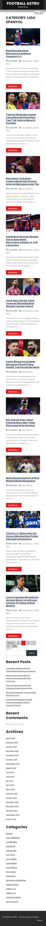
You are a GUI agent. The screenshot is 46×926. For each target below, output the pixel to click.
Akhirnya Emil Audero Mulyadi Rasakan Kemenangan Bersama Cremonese (18, 678)
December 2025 (12, 751)
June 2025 (10, 776)
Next (14, 646)
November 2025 (12, 755)
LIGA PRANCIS (11, 863)
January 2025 (11, 798)
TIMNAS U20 (11, 889)
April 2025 (10, 785)
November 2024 (12, 806)
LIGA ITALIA (10, 855)
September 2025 (13, 763)
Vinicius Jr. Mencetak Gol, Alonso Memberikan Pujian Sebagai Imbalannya (22, 536)
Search (8, 648)
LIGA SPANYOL (27, 61)
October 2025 (11, 759)
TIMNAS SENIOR (12, 884)
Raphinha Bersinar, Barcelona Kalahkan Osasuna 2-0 (18, 53)
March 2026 (10, 738)
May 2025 (9, 781)
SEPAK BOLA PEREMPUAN (16, 880)
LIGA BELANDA (11, 842)
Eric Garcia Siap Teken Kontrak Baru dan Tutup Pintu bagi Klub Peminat (20, 422)
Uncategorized (12, 901)
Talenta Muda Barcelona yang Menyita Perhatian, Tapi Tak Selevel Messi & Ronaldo (21, 119)
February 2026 (12, 742)
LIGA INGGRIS (11, 850)
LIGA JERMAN (11, 859)
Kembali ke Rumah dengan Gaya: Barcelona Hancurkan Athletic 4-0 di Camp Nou (22, 241)
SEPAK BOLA (11, 876)
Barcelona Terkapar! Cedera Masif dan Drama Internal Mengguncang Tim (22, 181)
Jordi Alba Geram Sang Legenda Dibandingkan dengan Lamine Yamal (20, 303)
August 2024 (11, 819)
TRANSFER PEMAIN (13, 897)
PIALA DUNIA (11, 872)
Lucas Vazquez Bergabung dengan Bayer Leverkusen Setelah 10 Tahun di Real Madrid (22, 601)
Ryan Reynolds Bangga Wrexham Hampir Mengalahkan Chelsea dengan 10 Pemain (19, 702)
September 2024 (13, 815)
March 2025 (10, 789)
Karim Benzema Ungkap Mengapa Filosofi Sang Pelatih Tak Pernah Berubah (22, 364)
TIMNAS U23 (11, 893)
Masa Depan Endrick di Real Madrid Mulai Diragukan (22, 479)
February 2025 (12, 793)
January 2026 (11, 746)
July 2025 (10, 772)
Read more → (13, 86)
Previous (11, 643)
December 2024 (12, 802)
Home (39, 920)
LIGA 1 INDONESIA (13, 838)
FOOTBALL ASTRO (23, 3)
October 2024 (11, 810)
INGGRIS (9, 833)
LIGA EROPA (10, 846)
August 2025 (11, 768)
